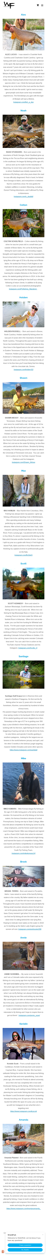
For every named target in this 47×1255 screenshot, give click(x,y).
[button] (42, 5)
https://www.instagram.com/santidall (23, 750)
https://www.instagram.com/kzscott (23, 1111)
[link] (9, 5)
